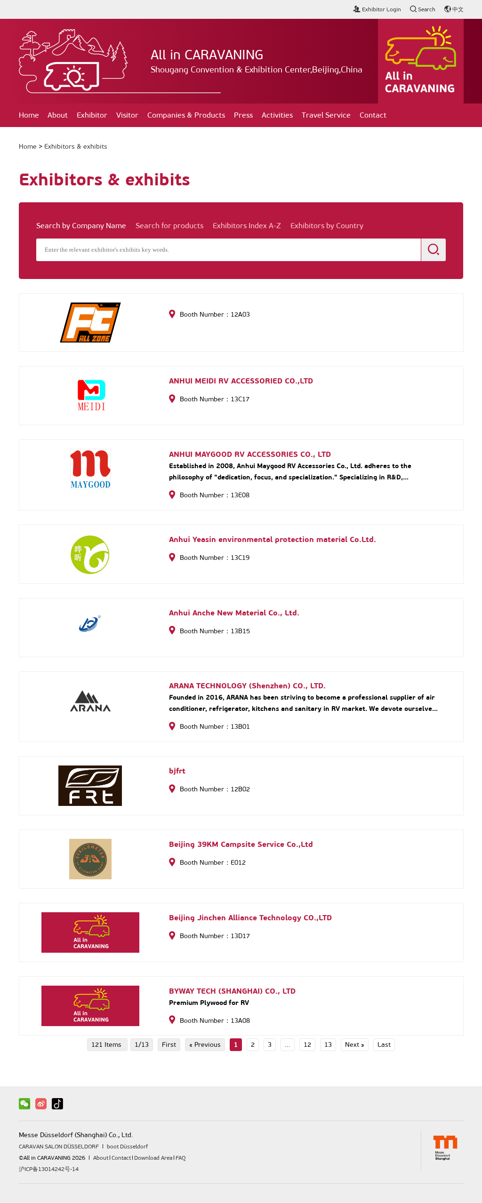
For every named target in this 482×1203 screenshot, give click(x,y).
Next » (354, 1045)
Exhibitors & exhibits (75, 147)
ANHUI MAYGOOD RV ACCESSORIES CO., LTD (250, 454)
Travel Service (326, 115)
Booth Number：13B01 (215, 727)
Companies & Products (186, 115)
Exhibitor (92, 115)
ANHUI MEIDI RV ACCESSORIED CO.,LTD (241, 381)
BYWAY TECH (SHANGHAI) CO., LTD (232, 991)
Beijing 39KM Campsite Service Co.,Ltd (241, 844)
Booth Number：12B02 (215, 789)
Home (29, 115)
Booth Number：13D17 (215, 936)
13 (328, 1045)
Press (243, 115)
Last (384, 1045)
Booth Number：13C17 (214, 399)
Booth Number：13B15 (215, 631)
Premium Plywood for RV (209, 1002)
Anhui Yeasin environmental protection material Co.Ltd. (272, 539)
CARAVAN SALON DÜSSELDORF (59, 1146)
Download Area (153, 1158)
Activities (277, 115)
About (58, 115)
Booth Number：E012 (213, 863)
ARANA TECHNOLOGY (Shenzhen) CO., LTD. (247, 686)
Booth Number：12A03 (215, 315)
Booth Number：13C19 (214, 558)
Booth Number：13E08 (214, 495)
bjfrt (177, 771)
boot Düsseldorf (127, 1146)
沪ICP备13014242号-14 (49, 1169)
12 (307, 1045)
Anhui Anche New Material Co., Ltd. (234, 613)
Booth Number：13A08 (215, 1021)
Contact (373, 115)
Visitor (127, 115)
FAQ (180, 1158)
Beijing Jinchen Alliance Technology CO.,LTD (250, 918)
